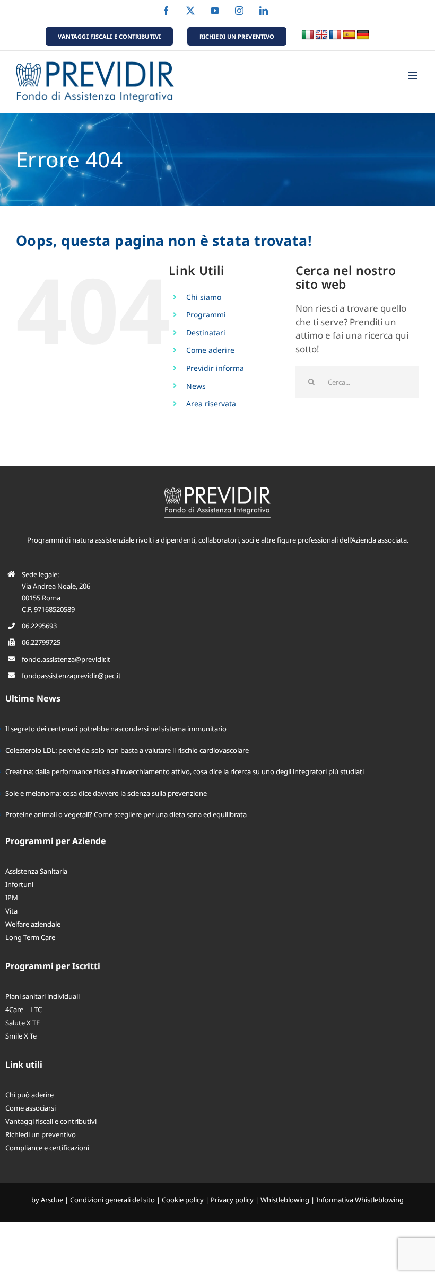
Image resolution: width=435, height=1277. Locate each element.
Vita (11, 911)
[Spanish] (349, 35)
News (196, 386)
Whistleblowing (284, 1199)
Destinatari (205, 332)
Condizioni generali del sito (112, 1199)
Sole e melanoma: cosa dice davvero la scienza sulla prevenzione (106, 793)
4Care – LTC (23, 1009)
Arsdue (52, 1199)
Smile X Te (21, 1036)
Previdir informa (215, 368)
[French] (335, 35)
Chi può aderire (29, 1094)
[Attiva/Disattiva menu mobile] (413, 75)
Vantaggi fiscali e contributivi (51, 1121)
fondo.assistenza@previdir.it (66, 659)
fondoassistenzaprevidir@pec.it (71, 675)
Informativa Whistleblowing (360, 1199)
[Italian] (307, 35)
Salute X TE (22, 1022)
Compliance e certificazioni (47, 1147)
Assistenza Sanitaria (36, 871)
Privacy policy (232, 1199)
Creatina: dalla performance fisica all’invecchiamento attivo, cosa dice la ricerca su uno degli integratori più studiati (184, 771)
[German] (362, 35)
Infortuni (19, 884)
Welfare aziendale (32, 924)
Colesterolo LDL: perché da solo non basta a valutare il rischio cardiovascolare (127, 750)
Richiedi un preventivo (40, 1134)
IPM (11, 897)
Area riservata (211, 403)
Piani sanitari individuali (42, 996)
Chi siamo (203, 297)
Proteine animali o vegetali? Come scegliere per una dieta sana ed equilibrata (126, 814)
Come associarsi (30, 1108)
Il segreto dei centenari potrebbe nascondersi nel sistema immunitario (116, 728)
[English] (321, 35)
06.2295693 (39, 626)
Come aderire (210, 350)
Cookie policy (183, 1199)
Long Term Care (30, 937)
